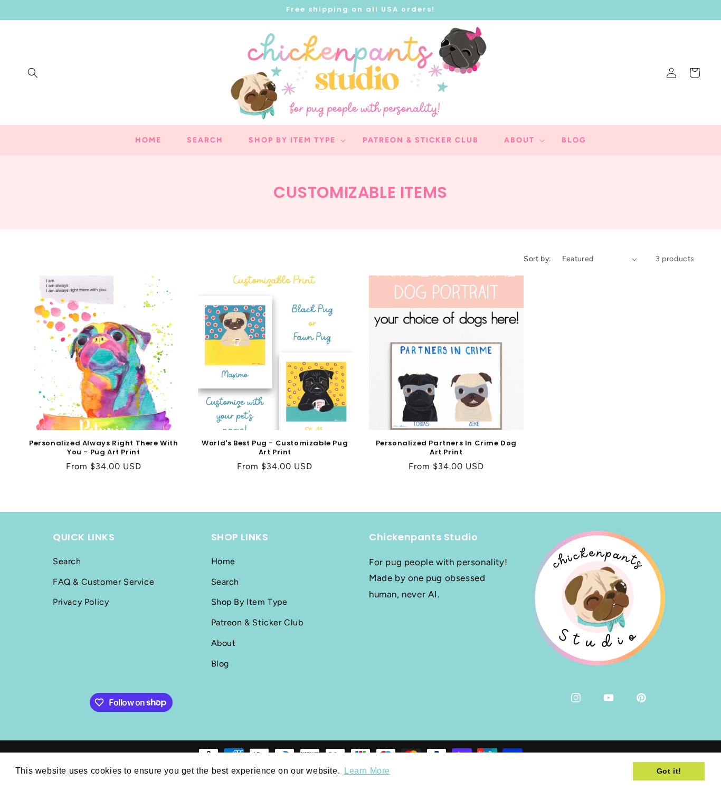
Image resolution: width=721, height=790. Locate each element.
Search (67, 561)
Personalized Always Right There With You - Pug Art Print (103, 448)
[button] (32, 72)
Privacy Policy (81, 602)
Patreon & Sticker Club (257, 622)
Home (223, 561)
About (223, 642)
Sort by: (537, 258)
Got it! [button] (669, 771)
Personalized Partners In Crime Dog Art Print (446, 448)
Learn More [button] (367, 770)
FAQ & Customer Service (103, 581)
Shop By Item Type (249, 602)
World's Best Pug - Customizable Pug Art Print (275, 448)
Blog (220, 663)
